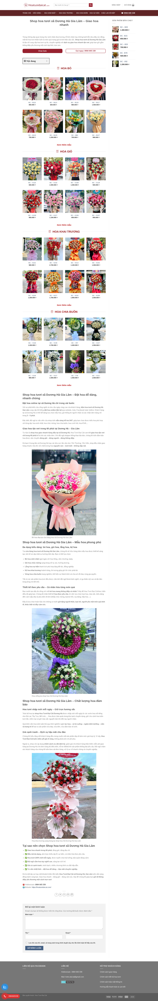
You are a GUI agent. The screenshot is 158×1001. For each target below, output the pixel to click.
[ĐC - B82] (74, 121)
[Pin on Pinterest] (68, 895)
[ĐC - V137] (96, 329)
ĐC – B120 (74, 102)
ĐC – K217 (53, 295)
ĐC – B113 (53, 102)
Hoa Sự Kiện (94, 13)
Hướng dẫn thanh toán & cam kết (112, 987)
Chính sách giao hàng (108, 972)
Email (68, 933)
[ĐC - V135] (32, 361)
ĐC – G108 (75, 183)
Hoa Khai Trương (66, 13)
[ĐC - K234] (53, 249)
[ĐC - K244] (32, 281)
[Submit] (91, 5)
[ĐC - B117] (96, 88)
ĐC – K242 (74, 295)
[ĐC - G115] (32, 168)
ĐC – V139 (53, 343)
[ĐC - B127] (96, 121)
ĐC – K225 (96, 263)
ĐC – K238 (96, 295)
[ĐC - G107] (96, 201)
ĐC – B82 (74, 135)
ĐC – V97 (74, 343)
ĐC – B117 (96, 102)
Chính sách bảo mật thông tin (111, 982)
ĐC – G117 (53, 215)
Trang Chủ (27, 13)
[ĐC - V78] (74, 361)
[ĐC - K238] (96, 281)
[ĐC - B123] (32, 121)
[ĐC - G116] (53, 168)
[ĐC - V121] (96, 361)
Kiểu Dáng (37, 13)
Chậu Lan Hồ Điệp (108, 13)
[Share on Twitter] (60, 895)
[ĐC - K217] (53, 281)
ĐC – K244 (32, 295)
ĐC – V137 (96, 343)
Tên (27, 933)
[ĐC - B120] (74, 88)
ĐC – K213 (74, 263)
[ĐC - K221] (32, 249)
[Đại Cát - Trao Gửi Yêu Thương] (37, 5)
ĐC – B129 (53, 135)
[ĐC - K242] (74, 281)
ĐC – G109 (32, 215)
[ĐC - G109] (32, 201)
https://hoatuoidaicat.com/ (41, 887)
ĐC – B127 (96, 135)
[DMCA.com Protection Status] (67, 982)
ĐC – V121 (96, 375)
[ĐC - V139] (53, 329)
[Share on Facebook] (56, 895)
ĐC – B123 (32, 135)
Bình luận (29, 914)
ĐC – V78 (74, 375)
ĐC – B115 (32, 102)
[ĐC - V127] (53, 361)
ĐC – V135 (32, 375)
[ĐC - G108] (74, 168)
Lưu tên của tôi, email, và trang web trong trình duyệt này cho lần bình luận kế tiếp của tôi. (62, 943)
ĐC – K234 (53, 263)
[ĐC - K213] (74, 249)
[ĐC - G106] (74, 201)
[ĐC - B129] (53, 121)
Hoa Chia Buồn (82, 13)
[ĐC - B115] (32, 88)
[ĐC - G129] (96, 168)
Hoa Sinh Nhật (50, 13)
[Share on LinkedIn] (72, 895)
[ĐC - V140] (32, 329)
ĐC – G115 (32, 183)
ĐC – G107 (96, 215)
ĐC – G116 (53, 183)
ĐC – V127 (53, 375)
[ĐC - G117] (53, 201)
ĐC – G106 (75, 215)
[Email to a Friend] (64, 895)
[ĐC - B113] (53, 88)
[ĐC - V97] (74, 329)
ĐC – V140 (32, 343)
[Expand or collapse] (46, 61)
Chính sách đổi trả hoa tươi (110, 977)
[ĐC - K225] (96, 249)
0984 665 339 (77, 972)
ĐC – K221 (32, 263)
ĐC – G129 (96, 183)
